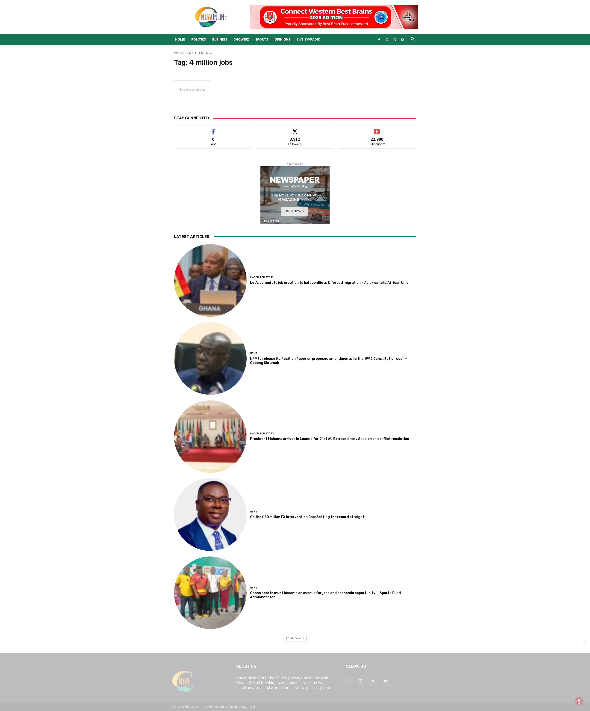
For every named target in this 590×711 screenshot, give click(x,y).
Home (180, 39)
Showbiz (241, 39)
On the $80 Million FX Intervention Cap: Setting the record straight (307, 517)
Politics (198, 39)
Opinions (282, 39)
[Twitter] (394, 39)
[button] (412, 39)
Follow (295, 129)
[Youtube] (402, 39)
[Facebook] (378, 39)
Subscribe (377, 129)
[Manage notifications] (579, 701)
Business (219, 39)
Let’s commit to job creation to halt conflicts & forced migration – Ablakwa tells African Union (330, 283)
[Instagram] (386, 39)
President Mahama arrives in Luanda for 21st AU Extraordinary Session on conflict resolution (329, 439)
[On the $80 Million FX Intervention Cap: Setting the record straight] (210, 514)
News (253, 353)
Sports (261, 39)
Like (213, 129)
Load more (293, 638)
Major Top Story (262, 277)
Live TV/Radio (308, 39)
